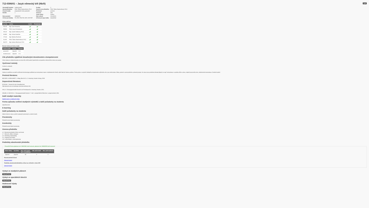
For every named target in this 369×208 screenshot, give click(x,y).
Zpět (364, 3)
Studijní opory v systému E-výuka (11, 99)
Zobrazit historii (8, 160)
